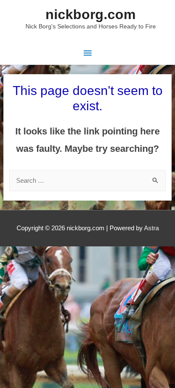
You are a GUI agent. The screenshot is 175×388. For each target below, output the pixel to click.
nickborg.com (90, 14)
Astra (151, 228)
